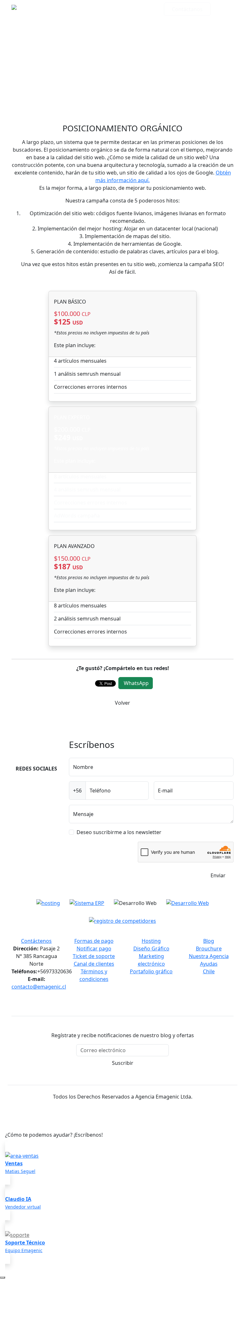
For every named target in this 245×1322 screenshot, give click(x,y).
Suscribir (122, 1062)
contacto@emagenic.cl (38, 986)
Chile (209, 971)
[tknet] (122, 920)
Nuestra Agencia (209, 956)
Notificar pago (94, 948)
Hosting (151, 940)
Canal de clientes (94, 963)
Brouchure (209, 948)
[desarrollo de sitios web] (187, 902)
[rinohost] (48, 902)
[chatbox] (2, 1277)
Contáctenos (36, 940)
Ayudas (209, 963)
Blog (208, 940)
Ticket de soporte (94, 956)
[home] (41, 9)
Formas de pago (94, 940)
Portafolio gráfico (151, 971)
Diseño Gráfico (151, 948)
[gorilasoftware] (87, 902)
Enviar (218, 875)
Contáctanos (187, 9)
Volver (122, 702)
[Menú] (225, 9)
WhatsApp (136, 683)
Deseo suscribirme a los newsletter (119, 832)
